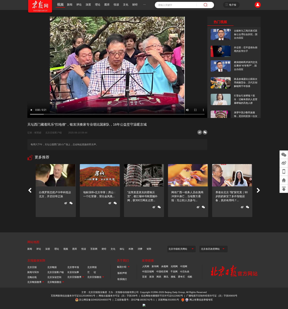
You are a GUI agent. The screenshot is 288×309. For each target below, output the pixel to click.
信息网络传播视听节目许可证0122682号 (162, 295)
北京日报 (32, 267)
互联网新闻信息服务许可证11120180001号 (73, 295)
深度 (88, 4)
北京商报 (92, 267)
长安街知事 (73, 272)
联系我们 (122, 279)
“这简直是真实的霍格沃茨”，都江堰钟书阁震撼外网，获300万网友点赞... (142, 196)
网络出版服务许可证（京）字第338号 (118, 295)
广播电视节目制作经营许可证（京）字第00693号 (211, 295)
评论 (79, 4)
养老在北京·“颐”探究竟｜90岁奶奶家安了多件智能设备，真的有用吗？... (232, 196)
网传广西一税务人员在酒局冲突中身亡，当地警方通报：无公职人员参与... (187, 196)
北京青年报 (73, 267)
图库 (107, 4)
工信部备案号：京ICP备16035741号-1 (135, 299)
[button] (29, 190)
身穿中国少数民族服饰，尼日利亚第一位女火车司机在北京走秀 (245, 116)
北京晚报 (52, 267)
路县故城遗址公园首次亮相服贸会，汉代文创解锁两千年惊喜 (245, 82)
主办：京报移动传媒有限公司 (123, 292)
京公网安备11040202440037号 (95, 299)
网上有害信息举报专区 (201, 299)
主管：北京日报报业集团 (94, 292)
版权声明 (122, 273)
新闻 (69, 4)
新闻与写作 (33, 272)
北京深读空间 (54, 277)
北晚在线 (32, 277)
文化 (125, 4)
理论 (97, 4)
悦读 (116, 4)
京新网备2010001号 (168, 299)
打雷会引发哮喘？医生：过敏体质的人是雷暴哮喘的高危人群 (245, 99)
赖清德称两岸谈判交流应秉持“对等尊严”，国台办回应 (245, 66)
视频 (60, 4)
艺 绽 (91, 272)
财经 (135, 4)
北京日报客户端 (53, 132)
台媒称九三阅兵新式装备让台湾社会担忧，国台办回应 (245, 34)
